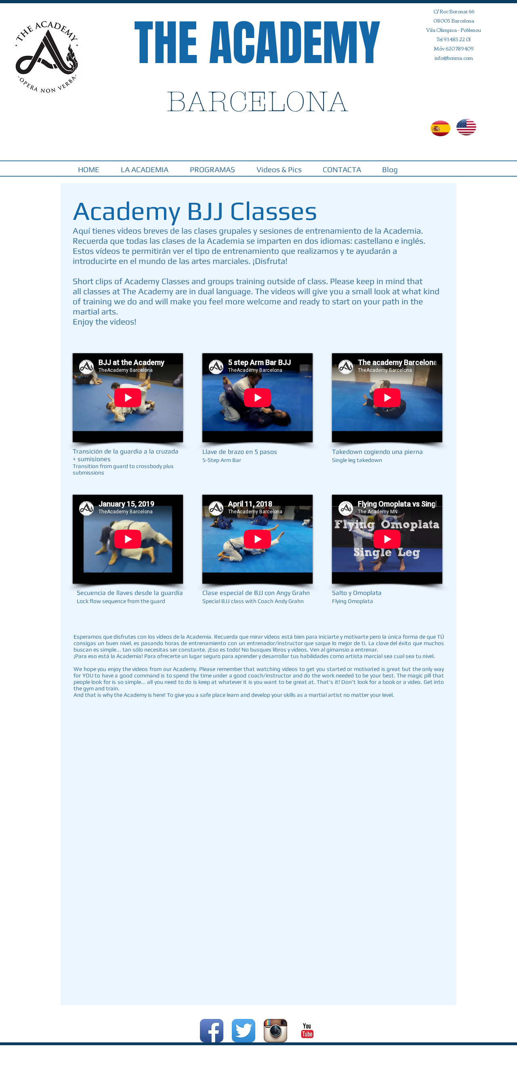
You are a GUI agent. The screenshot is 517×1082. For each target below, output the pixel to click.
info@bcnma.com (454, 57)
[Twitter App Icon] (243, 1030)
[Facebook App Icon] (211, 1030)
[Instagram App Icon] (275, 1030)
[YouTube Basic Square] (307, 1030)
